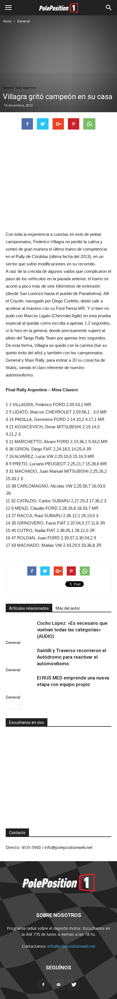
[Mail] (58, 984)
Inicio (7, 21)
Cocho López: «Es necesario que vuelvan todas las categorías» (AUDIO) (72, 629)
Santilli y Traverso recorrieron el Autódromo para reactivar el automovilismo (71, 657)
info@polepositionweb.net (71, 946)
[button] (109, 7)
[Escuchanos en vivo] (58, 773)
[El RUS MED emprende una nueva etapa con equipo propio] (20, 684)
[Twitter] (74, 984)
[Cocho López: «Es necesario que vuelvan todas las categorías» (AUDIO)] (20, 630)
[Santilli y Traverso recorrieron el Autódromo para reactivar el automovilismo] (20, 657)
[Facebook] (43, 984)
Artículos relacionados (29, 608)
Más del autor (68, 608)
